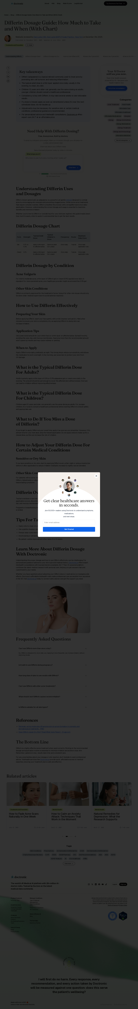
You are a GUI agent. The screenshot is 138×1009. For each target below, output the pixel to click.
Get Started (69, 529)
